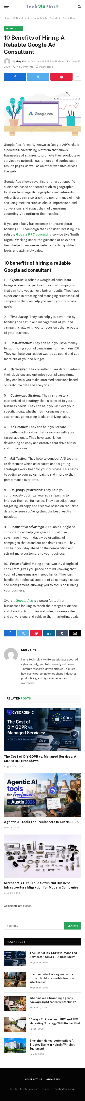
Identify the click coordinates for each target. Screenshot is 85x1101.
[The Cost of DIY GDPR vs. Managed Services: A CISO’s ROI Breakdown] (42, 729)
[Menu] (6, 6)
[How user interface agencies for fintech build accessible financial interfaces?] (15, 979)
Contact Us (33, 1079)
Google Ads (24, 601)
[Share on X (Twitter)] (38, 77)
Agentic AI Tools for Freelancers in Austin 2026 (41, 822)
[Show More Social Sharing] (77, 77)
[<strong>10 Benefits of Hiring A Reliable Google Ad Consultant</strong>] (42, 111)
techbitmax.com (65, 1089)
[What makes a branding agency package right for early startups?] (15, 1003)
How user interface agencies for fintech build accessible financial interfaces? (52, 978)
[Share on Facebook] (15, 77)
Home (7, 18)
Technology (14, 28)
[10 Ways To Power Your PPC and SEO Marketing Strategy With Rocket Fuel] (15, 1024)
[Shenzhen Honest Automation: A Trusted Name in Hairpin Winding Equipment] (15, 1045)
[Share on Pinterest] (61, 77)
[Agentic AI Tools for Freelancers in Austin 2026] (42, 795)
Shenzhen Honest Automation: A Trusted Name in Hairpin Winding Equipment (52, 1044)
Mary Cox (21, 61)
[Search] (79, 6)
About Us (53, 1079)
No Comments (25, 66)
